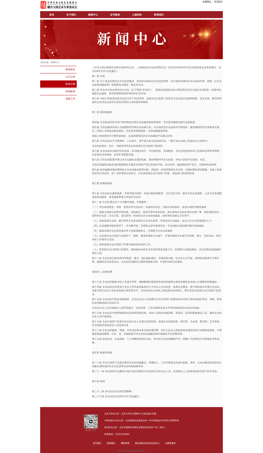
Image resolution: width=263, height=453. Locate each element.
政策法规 (70, 83)
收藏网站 (207, 1)
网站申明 (125, 443)
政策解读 (70, 91)
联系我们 (218, 1)
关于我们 (97, 443)
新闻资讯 (70, 69)
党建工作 (70, 98)
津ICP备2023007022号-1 (147, 443)
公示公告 (70, 76)
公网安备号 (170, 443)
